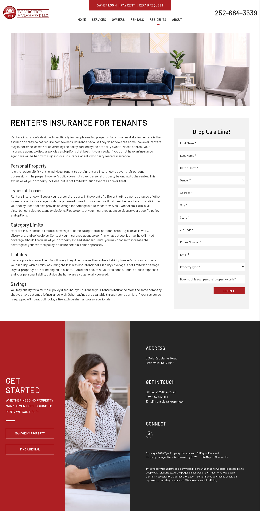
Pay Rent (128, 5)
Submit (229, 291)
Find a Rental (30, 449)
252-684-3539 (236, 12)
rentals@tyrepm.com (170, 401)
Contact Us (221, 457)
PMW (194, 457)
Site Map (206, 457)
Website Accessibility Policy (201, 480)
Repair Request (151, 5)
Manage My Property (30, 433)
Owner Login (107, 5)
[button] (149, 434)
